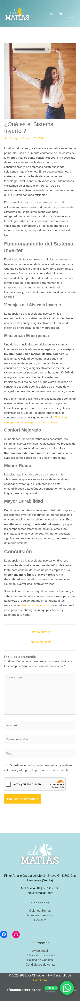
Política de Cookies (40, 960)
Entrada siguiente (40, 641)
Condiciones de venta (40, 964)
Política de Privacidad (40, 955)
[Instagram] (16, 934)
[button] (52, 14)
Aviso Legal (40, 950)
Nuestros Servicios (40, 915)
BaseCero (40, 980)
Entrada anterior (40, 631)
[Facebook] (3, 934)
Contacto (40, 920)
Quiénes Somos (40, 910)
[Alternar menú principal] (71, 14)
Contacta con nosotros (36, 605)
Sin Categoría (13, 138)
